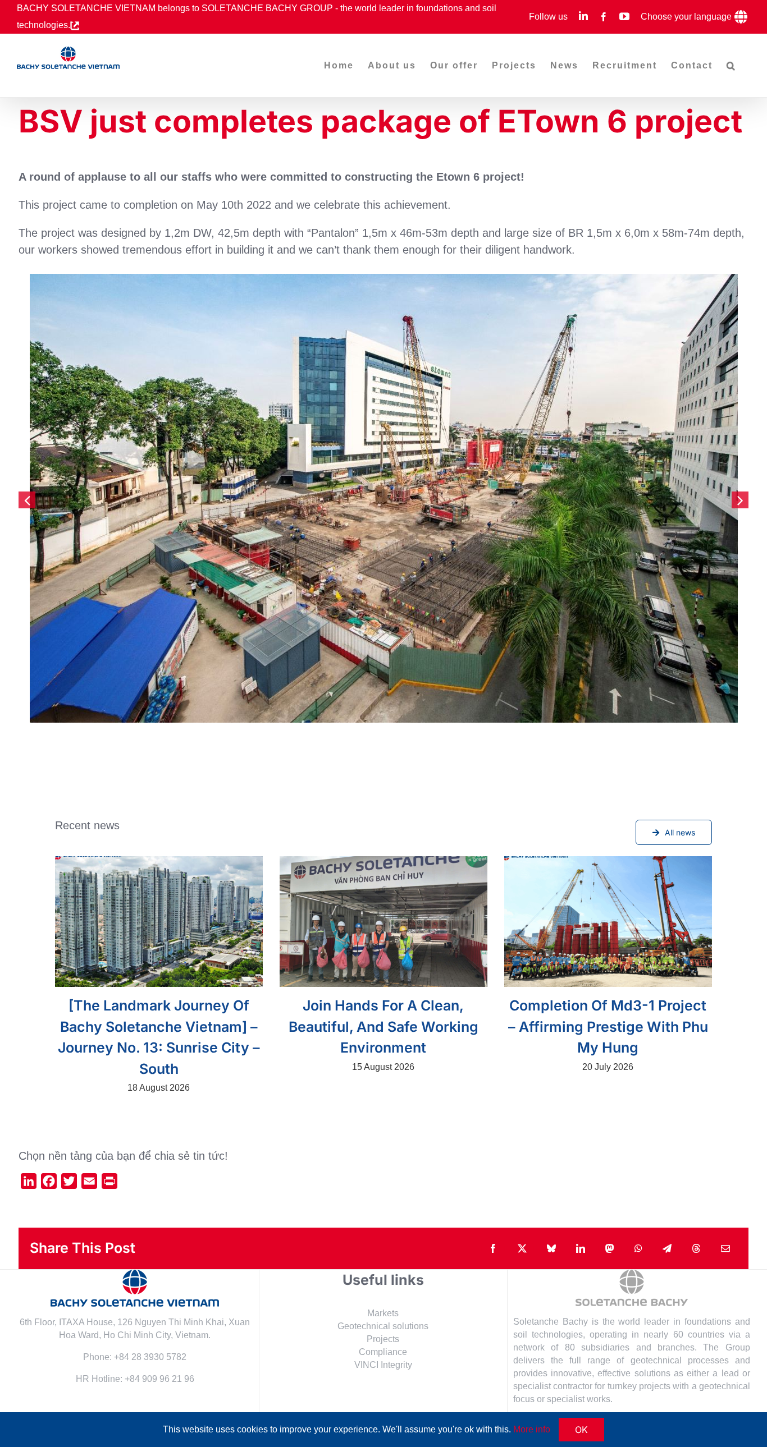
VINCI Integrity (383, 1365)
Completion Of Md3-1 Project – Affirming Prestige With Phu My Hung (608, 1026)
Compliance (383, 1352)
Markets (383, 1313)
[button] (731, 65)
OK (581, 1429)
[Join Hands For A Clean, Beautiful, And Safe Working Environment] (383, 921)
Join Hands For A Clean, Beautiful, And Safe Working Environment (383, 1026)
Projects (383, 1339)
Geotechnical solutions (382, 1326)
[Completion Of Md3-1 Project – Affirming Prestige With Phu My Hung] (608, 921)
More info (531, 1429)
